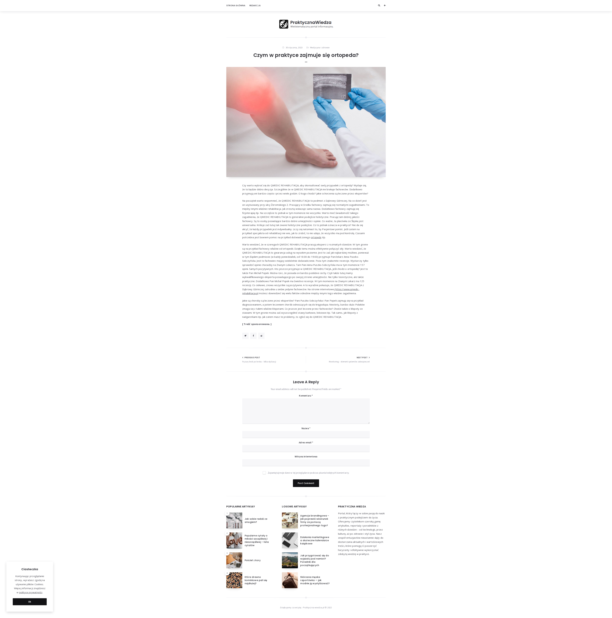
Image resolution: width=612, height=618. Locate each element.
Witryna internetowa (306, 456)
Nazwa (306, 428)
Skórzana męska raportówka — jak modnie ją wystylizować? (315, 580)
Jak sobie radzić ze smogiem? (256, 520)
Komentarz (306, 395)
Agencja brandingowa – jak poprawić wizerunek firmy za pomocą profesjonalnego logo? (314, 520)
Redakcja (255, 5)
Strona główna (235, 5)
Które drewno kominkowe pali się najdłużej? (256, 580)
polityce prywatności (30, 592)
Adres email (306, 442)
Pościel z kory (253, 560)
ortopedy (316, 237)
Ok (29, 601)
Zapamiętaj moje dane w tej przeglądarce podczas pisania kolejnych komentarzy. (308, 472)
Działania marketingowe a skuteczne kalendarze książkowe (314, 540)
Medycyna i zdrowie (320, 47)
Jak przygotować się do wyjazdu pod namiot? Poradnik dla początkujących (314, 560)
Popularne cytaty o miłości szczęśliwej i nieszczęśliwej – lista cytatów (257, 540)
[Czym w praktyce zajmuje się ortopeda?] (306, 122)
